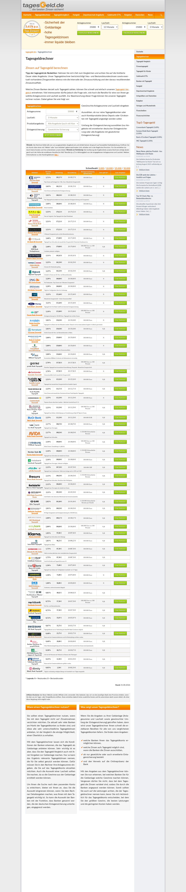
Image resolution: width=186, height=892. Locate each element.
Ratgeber (128, 15)
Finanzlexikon (141, 110)
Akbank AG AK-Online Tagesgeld (34, 552)
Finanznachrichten (143, 116)
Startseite (27, 15)
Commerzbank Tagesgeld (34, 401)
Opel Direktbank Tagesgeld (34, 215)
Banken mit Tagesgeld (144, 81)
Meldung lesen (144, 169)
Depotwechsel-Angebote (93, 15)
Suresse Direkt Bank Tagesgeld (34, 224)
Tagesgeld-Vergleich (143, 61)
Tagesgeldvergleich (61, 15)
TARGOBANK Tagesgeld (34, 266)
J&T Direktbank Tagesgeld (34, 521)
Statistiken (139, 15)
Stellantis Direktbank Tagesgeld (35, 190)
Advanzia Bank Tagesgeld (35, 181)
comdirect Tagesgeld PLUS (34, 578)
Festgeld (76, 15)
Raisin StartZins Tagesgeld (34, 324)
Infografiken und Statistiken (146, 96)
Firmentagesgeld (142, 66)
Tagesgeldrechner (42, 15)
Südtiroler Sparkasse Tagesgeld (34, 512)
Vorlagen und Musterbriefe (145, 106)
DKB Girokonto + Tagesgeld (35, 587)
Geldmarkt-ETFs (114, 15)
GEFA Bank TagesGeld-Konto (34, 496)
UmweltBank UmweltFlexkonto (34, 349)
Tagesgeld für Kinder (143, 71)
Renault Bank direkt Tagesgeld (34, 233)
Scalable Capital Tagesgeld (34, 383)
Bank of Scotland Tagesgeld (34, 340)
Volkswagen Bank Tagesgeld (34, 298)
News (150, 15)
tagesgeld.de (31, 52)
